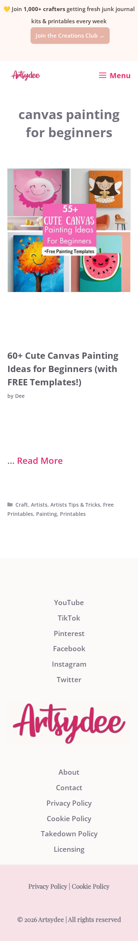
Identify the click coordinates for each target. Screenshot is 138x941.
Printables (73, 513)
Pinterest (69, 633)
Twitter (69, 679)
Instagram (69, 664)
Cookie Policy (69, 818)
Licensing (69, 849)
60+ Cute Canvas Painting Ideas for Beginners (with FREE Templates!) (62, 368)
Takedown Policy (69, 833)
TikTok (69, 618)
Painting (46, 513)
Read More (40, 460)
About (69, 772)
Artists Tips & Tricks (75, 504)
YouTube (69, 602)
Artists (39, 504)
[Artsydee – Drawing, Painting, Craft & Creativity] (26, 75)
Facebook (69, 648)
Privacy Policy (69, 803)
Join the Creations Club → (70, 35)
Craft (21, 504)
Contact (69, 787)
